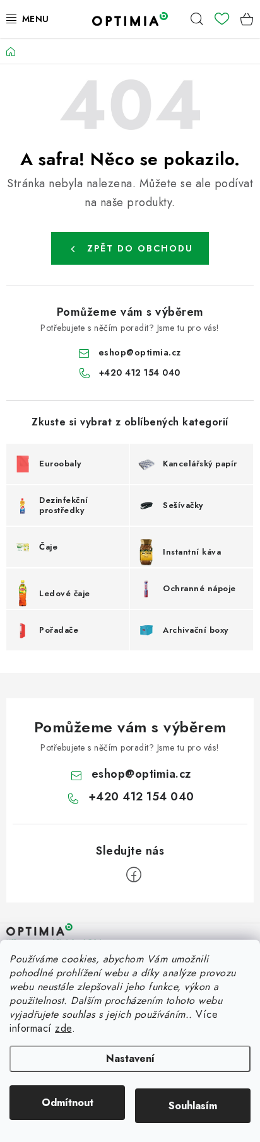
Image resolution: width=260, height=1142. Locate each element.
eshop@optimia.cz (139, 352)
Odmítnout (67, 1102)
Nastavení (130, 1058)
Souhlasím (192, 1106)
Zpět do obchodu (140, 248)
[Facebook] (133, 874)
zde (63, 1028)
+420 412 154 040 (139, 372)
